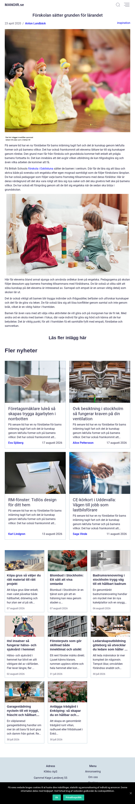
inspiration (123, 23)
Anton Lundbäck (35, 23)
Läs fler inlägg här (67, 337)
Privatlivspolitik (74, 797)
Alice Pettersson (83, 442)
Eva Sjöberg (15, 442)
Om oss (93, 777)
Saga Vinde (80, 534)
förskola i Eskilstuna (40, 168)
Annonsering (93, 771)
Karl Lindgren (16, 534)
